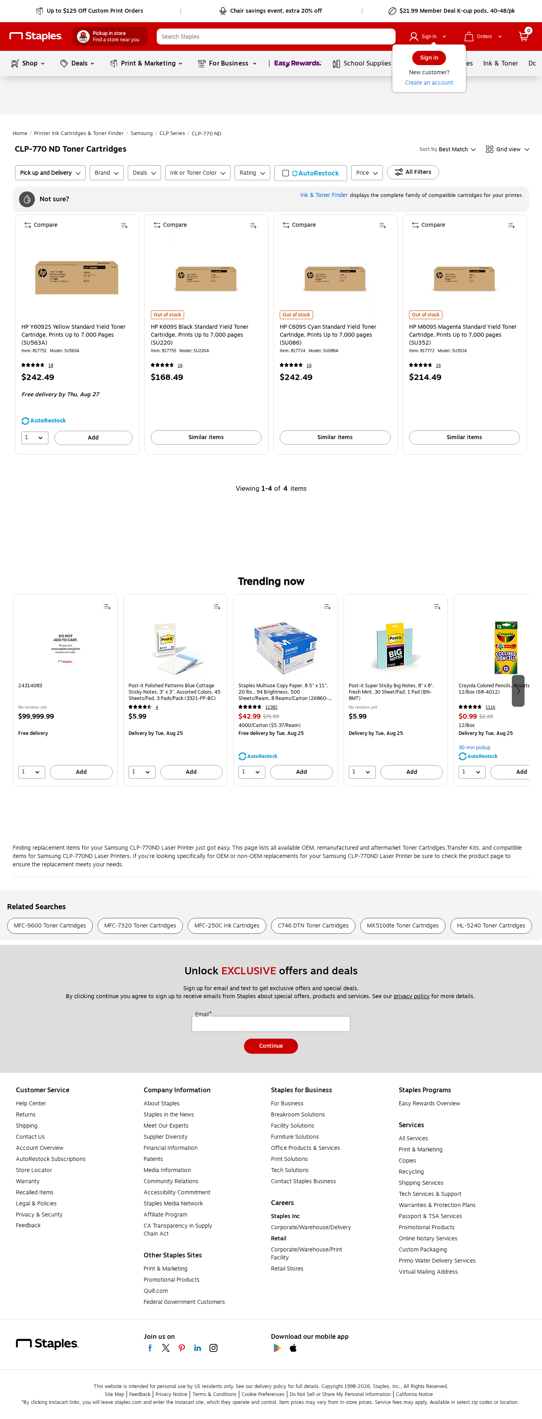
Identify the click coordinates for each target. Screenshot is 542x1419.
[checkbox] (311, 173)
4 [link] (157, 707)
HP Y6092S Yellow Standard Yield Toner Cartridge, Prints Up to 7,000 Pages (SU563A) (73, 335)
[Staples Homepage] (36, 37)
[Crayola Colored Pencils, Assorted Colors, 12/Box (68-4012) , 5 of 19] (506, 647)
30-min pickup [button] (474, 747)
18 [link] (50, 365)
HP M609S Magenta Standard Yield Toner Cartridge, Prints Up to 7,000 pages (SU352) (463, 335)
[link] (90, 11)
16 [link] (180, 365)
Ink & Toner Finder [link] (324, 195)
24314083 (30, 686)
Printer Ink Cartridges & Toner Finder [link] (79, 133)
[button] (387, 36)
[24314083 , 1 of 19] (65, 647)
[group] (65, 690)
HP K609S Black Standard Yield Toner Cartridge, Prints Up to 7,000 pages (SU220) (199, 335)
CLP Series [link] (172, 133)
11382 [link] (271, 707)
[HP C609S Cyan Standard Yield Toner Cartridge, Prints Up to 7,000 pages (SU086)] (335, 277)
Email (202, 1014)
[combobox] (276, 36)
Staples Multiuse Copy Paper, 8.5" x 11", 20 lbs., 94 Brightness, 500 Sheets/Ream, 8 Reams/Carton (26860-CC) (283, 692)
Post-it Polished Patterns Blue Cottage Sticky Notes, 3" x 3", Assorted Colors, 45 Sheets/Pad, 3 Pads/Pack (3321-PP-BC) (175, 692)
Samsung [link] (142, 133)
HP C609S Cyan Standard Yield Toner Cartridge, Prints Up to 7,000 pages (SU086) (328, 335)
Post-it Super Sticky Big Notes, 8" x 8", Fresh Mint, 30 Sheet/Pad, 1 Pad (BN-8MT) (391, 692)
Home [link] (20, 133)
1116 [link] (490, 707)
